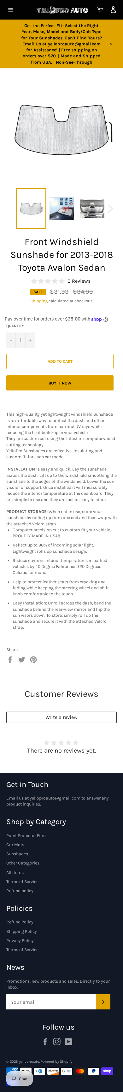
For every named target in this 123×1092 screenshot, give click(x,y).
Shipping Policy (21, 931)
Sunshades (17, 854)
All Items (15, 872)
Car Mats (15, 844)
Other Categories (22, 863)
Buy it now (60, 383)
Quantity (15, 326)
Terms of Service (22, 881)
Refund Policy (19, 922)
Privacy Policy (20, 940)
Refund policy (19, 890)
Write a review (61, 717)
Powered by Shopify (56, 1062)
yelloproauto (29, 1062)
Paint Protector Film (26, 835)
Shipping (39, 300)
